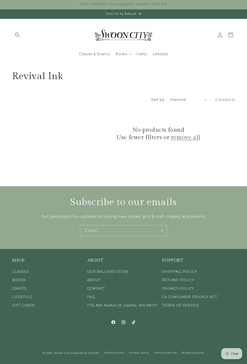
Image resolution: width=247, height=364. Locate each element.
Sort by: (158, 99)
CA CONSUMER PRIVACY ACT (189, 297)
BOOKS (19, 280)
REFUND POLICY (178, 280)
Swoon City (62, 353)
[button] (17, 35)
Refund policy (114, 352)
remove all (185, 137)
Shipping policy (193, 352)
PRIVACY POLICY (178, 288)
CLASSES (20, 271)
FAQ (91, 297)
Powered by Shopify (85, 353)
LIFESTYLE (22, 297)
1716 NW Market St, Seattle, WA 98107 (122, 305)
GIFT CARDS (23, 305)
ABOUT (93, 280)
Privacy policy (139, 352)
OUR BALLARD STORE (108, 271)
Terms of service (165, 352)
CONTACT (96, 288)
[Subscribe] (161, 230)
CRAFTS (19, 288)
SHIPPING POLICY (179, 271)
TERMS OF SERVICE (180, 305)
